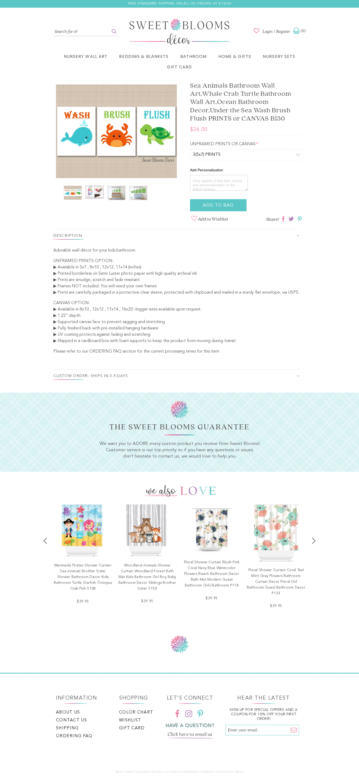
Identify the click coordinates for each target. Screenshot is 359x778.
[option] (116, 132)
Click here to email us (190, 734)
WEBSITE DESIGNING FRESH (223, 772)
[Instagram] (189, 713)
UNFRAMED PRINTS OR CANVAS (224, 144)
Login (268, 31)
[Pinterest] (200, 713)
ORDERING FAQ (105, 351)
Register (283, 31)
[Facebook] (177, 713)
